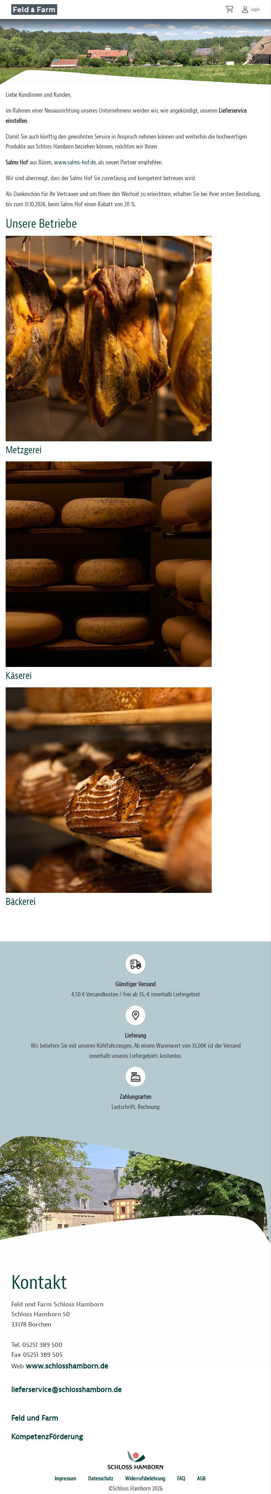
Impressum (65, 1478)
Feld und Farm (34, 1418)
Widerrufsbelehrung (145, 1478)
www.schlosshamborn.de (67, 1365)
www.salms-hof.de (75, 162)
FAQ (181, 1478)
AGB (201, 1478)
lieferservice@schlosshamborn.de (66, 1389)
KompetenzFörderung (47, 1436)
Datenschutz (100, 1478)
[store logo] (34, 9)
